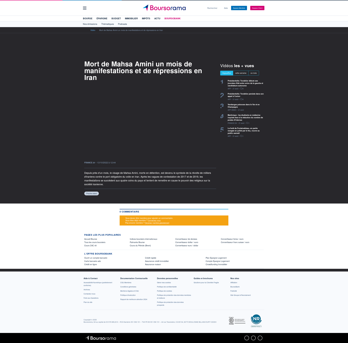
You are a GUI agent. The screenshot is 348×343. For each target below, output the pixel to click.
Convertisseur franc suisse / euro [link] (235, 242)
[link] (87, 289)
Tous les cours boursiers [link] (94, 242)
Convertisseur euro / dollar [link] (186, 245)
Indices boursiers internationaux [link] (143, 239)
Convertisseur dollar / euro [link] (186, 242)
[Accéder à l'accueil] (85, 30)
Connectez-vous (154, 220)
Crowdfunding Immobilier (216, 264)
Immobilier (131, 18)
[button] (85, 8)
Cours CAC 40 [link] (90, 245)
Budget (116, 18)
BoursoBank (172, 18)
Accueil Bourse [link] (90, 239)
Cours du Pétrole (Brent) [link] (140, 245)
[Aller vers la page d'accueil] (172, 8)
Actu (157, 18)
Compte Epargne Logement (218, 261)
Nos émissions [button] (90, 24)
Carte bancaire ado (92, 261)
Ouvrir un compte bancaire (95, 257)
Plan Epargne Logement (216, 257)
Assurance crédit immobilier (157, 261)
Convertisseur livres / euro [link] (232, 239)
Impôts (146, 18)
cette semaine (240, 73)
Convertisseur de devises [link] (186, 239)
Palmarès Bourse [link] (137, 242)
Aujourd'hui (226, 73)
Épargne (102, 18)
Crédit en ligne (90, 264)
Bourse (87, 18)
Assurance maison (153, 264)
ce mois (254, 73)
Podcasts (122, 24)
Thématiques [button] (107, 24)
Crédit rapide (150, 257)
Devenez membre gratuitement (157, 223)
